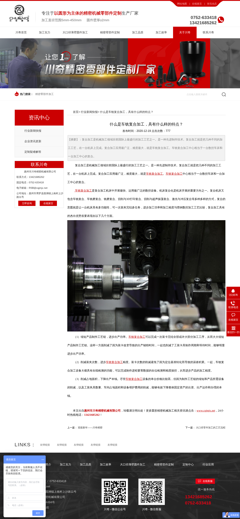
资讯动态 (212, 3)
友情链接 (45, 444)
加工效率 (105, 464)
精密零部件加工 (44, 94)
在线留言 (197, 3)
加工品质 (85, 464)
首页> (76, 111)
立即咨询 (27, 203)
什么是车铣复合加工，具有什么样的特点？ (126, 111)
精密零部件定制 (164, 464)
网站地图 (182, 3)
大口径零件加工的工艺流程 (210, 427)
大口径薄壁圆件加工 (132, 464)
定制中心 (188, 464)
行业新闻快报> (90, 111)
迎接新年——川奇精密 (90, 427)
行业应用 (208, 464)
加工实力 (65, 464)
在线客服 (208, 481)
